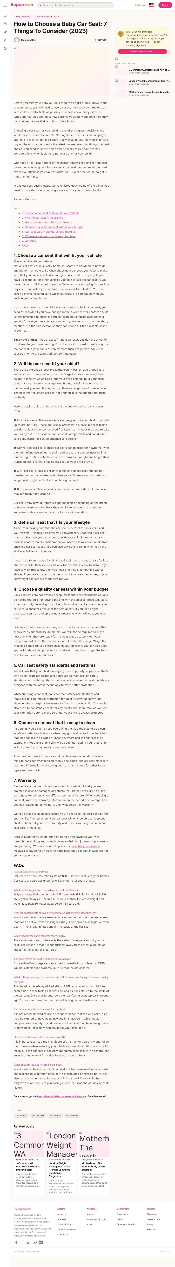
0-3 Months (21, 1115)
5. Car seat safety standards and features (49, 231)
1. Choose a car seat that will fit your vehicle (50, 213)
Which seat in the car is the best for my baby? (40, 935)
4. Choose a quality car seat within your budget (52, 227)
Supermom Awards (126, 1224)
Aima (89, 1224)
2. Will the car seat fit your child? (43, 217)
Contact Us (62, 1234)
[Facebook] (16, 1242)
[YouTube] (35, 1242)
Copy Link (102, 40)
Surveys (150, 1224)
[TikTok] (28, 1242)
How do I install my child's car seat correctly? (40, 1036)
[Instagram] (22, 1242)
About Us (61, 1214)
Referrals (151, 1229)
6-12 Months (72, 1115)
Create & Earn (153, 1219)
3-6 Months (55, 1115)
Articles (90, 1214)
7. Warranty (29, 241)
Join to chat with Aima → (142, 51)
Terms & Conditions (66, 1229)
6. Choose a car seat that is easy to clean (49, 236)
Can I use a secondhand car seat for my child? (40, 1009)
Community (122, 1214)
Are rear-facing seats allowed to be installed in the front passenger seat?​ (56, 912)
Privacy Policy (64, 1224)
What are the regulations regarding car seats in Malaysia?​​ (47, 889)
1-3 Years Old (38, 1115)
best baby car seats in (86, 846)
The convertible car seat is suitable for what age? (42, 958)
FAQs (25, 245)
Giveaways (152, 1214)
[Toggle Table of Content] (16, 208)
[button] (61, 871)
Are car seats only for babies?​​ (31, 871)
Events (120, 1219)
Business (61, 1219)
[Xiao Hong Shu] (41, 1242)
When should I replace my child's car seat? (38, 1064)
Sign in (165, 5)
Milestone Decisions (96, 1219)
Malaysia (61, 1096)
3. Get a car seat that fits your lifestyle (47, 222)
